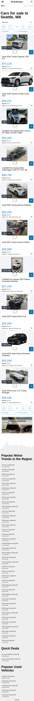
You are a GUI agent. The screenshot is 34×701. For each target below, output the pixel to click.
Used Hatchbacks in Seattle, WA (10, 686)
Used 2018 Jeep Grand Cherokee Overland (16, 354)
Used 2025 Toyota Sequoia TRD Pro (15, 57)
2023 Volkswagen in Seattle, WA (10, 544)
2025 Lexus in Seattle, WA (8, 530)
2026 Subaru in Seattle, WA (8, 636)
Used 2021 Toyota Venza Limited (15, 242)
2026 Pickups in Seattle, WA (9, 622)
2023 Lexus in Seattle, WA (8, 512)
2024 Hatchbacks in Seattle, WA (10, 595)
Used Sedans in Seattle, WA (9, 681)
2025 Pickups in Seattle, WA (9, 599)
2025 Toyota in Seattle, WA (8, 484)
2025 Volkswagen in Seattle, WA (10, 507)
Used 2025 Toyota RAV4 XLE (14, 316)
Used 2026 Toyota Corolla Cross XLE (15, 95)
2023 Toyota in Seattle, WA (8, 525)
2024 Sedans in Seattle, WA (9, 488)
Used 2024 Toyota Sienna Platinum (16, 205)
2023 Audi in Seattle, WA (8, 535)
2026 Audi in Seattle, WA (8, 641)
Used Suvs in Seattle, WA (8, 677)
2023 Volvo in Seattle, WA (8, 572)
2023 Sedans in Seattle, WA (9, 549)
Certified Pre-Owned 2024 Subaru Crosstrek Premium (16, 280)
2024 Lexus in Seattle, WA (8, 502)
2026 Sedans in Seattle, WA (9, 576)
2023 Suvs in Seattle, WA (8, 475)
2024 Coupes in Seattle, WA (9, 618)
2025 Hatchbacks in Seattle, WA (10, 585)
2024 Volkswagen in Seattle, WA (10, 562)
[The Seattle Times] (17, 2)
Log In (26, 5)
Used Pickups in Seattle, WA (9, 691)
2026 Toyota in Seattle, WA (8, 498)
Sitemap (17, 699)
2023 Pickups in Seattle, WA (9, 604)
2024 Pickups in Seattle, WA (9, 558)
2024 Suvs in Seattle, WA (8, 470)
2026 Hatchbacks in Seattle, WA (10, 613)
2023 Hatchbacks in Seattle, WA (10, 553)
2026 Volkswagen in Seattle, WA (10, 627)
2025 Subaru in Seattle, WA (8, 516)
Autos (3, 6)
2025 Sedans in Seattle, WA (9, 521)
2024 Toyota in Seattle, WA (8, 479)
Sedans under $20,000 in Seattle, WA (11, 659)
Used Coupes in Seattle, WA (9, 695)
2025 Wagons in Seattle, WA (9, 609)
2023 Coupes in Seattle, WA (9, 632)
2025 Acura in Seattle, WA (8, 567)
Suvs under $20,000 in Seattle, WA (10, 655)
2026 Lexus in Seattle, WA (8, 590)
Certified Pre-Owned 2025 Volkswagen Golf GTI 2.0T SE (14, 169)
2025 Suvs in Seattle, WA (8, 465)
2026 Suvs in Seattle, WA (8, 493)
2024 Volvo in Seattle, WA (8, 581)
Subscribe (31, 5)
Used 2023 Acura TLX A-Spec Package (14, 392)
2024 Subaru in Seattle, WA (8, 539)
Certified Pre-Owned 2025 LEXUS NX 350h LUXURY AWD (16, 132)
